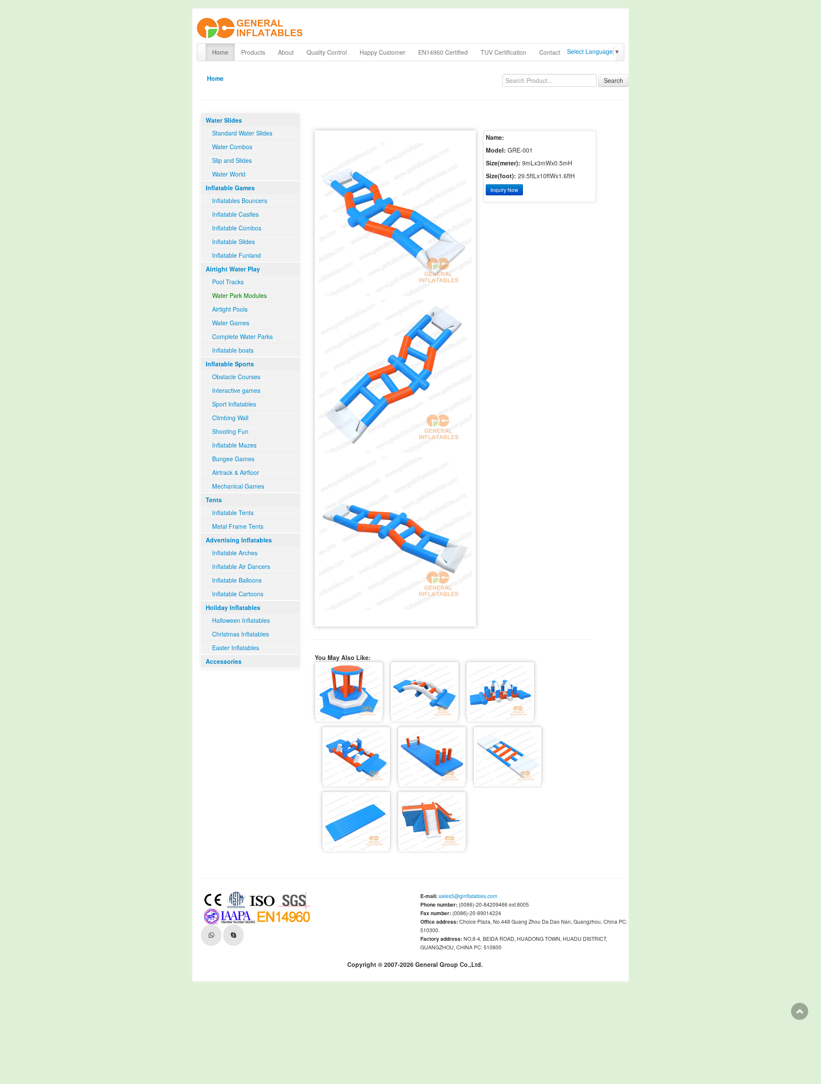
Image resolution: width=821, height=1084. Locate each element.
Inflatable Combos (236, 228)
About (286, 52)
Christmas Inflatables (240, 634)
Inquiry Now (504, 189)
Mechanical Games (238, 486)
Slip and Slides (232, 160)
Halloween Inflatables (241, 620)
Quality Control (327, 52)
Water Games (230, 322)
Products (253, 52)
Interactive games (236, 390)
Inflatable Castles (235, 214)
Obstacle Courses (236, 376)
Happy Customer (382, 52)
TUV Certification (503, 52)
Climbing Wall (230, 417)
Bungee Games (233, 458)
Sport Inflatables (234, 404)
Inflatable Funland (236, 255)
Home (220, 52)
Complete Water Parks (242, 336)
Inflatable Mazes (234, 445)
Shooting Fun (230, 431)
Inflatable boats (233, 350)
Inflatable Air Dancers (241, 566)
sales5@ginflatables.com (468, 895)
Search (613, 80)
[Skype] (233, 935)
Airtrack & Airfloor (235, 472)
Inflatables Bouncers (239, 200)
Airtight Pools (230, 309)
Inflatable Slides (233, 241)
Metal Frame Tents (237, 526)
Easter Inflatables (235, 647)
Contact (549, 52)
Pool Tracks (228, 281)
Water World (228, 174)
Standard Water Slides (242, 133)
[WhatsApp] (211, 935)
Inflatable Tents (233, 512)
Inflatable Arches (234, 552)
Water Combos (232, 146)
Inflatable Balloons (237, 580)
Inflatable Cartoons (237, 593)
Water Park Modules (239, 295)
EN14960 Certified (443, 52)
